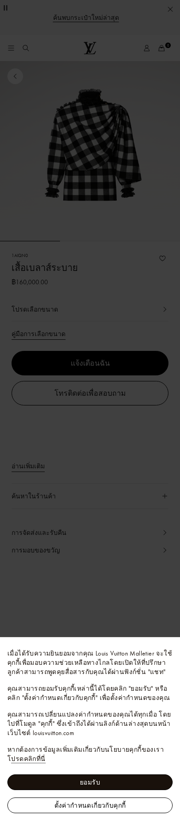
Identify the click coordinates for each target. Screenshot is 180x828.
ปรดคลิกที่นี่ (28, 758)
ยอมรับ (90, 782)
